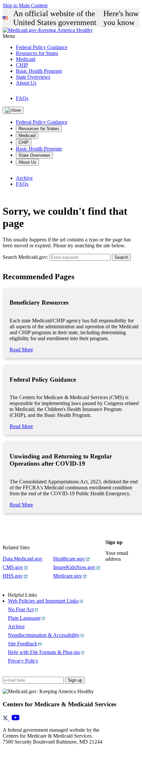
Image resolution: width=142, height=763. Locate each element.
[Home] (48, 30)
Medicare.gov (67, 576)
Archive (24, 178)
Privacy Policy (23, 661)
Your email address (116, 556)
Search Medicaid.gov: (25, 257)
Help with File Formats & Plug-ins (44, 652)
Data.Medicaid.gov (23, 558)
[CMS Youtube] (15, 719)
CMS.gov (13, 567)
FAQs (22, 98)
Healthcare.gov (69, 558)
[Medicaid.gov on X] (6, 719)
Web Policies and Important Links (43, 601)
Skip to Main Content (25, 5)
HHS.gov (13, 576)
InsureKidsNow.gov (74, 567)
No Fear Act (21, 609)
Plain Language (24, 618)
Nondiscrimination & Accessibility (44, 635)
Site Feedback (22, 643)
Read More (21, 349)
